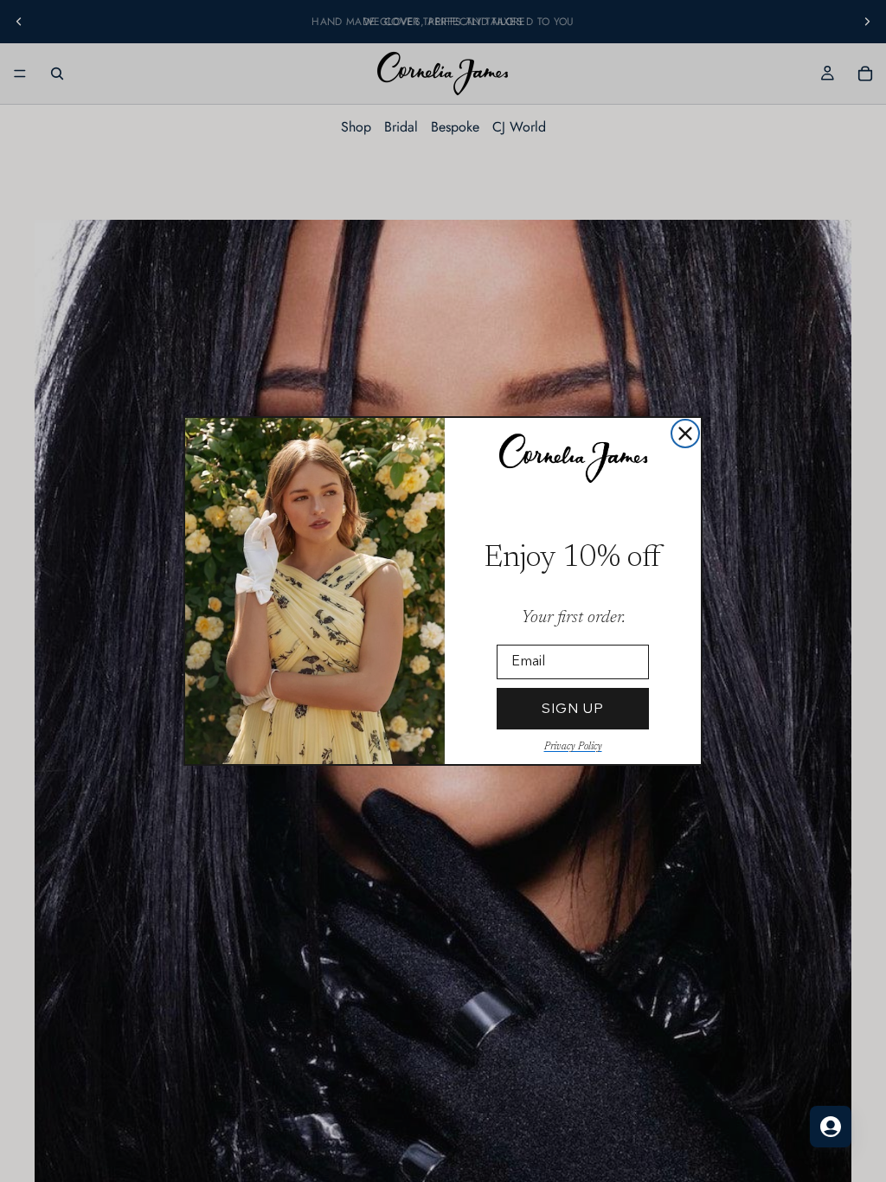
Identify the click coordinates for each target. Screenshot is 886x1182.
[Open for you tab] (830, 1126)
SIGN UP (573, 708)
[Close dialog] (685, 433)
